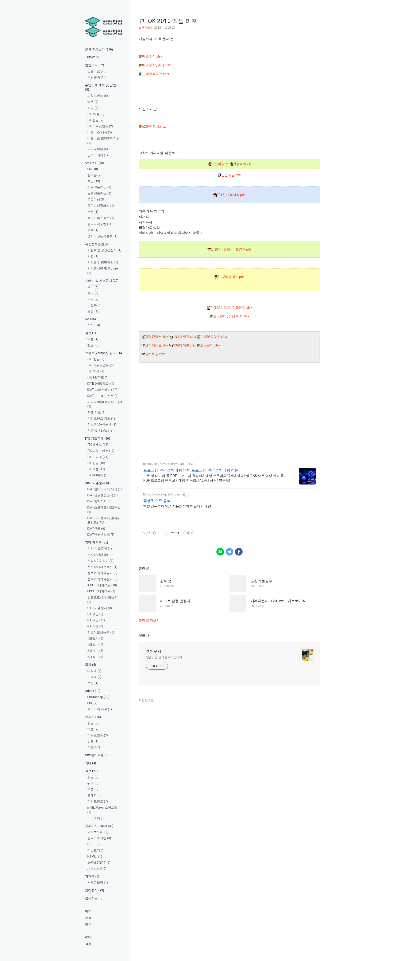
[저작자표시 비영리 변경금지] (188, 533)
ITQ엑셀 (96, 469)
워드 (92, 741)
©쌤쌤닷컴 (146, 700)
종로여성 (96, 199)
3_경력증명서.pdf (231, 277)
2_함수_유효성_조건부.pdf (231, 249)
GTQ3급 (95, 626)
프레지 (94, 795)
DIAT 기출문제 (98, 483)
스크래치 (96, 818)
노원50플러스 (99, 193)
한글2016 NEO (99, 431)
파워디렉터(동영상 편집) (104, 404)
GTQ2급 (96, 620)
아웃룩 (94, 747)
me (90, 319)
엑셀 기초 (96, 412)
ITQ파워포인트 (100, 126)
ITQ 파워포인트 (100, 365)
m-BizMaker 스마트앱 (102, 810)
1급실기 (95, 645)
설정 (88, 944)
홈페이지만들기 (99, 826)
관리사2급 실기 (100, 561)
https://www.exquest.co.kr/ (162, 494)
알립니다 (94, 65)
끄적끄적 (94, 890)
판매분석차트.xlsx (155, 74)
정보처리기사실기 (102, 579)
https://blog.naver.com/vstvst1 (164, 464)
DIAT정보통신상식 (102, 495)
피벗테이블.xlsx (184, 345)
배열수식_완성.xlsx (156, 65)
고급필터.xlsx (210, 345)
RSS (88, 937)
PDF (92, 703)
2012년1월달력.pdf (231, 195)
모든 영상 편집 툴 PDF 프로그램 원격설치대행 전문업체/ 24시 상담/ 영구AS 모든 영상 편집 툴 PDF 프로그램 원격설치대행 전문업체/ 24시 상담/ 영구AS (213, 478)
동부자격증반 (99, 224)
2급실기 (95, 657)
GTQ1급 (95, 614)
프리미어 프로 (99, 709)
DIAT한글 (96, 528)
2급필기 (95, 651)
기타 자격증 (96, 542)
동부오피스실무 (100, 218)
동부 (92, 293)
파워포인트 (97, 96)
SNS (92, 169)
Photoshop (98, 697)
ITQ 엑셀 (95, 114)
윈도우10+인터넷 (101, 425)
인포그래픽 (97, 155)
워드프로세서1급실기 (102, 600)
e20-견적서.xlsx (154, 127)
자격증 (92, 876)
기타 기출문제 (99, 548)
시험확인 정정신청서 (104, 250)
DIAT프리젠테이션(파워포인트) (103, 520)
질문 (90, 333)
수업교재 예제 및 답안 (100, 87)
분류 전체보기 (99, 49)
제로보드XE (97, 832)
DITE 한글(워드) (100, 383)
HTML (94, 856)
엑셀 (92, 102)
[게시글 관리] (160, 533)
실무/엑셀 (145, 27)
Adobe (92, 691)
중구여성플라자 (100, 206)
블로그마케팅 (99, 838)
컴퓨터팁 (96, 71)
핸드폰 (94, 175)
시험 (92, 256)
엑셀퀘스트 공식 (157, 500)
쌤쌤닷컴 (153, 651)
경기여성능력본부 (102, 236)
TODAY (92, 57)
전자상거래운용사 (102, 567)
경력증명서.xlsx (156, 337)
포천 (92, 212)
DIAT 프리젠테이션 (103, 390)
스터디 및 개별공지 (101, 281)
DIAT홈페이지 (99, 501)
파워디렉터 (97, 149)
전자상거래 (97, 555)
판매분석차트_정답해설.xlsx (231, 308)
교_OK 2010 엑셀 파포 (168, 20)
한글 (92, 108)
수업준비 (96, 77)
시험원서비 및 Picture (102, 271)
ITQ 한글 (95, 359)
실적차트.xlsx (155, 354)
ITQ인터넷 (97, 457)
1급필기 (95, 638)
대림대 (94, 671)
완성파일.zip (242, 164)
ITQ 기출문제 (98, 438)
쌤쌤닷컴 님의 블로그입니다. (164, 657)
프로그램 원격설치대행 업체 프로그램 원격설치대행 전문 (191, 470)
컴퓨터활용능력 (100, 632)
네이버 (94, 844)
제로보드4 (96, 869)
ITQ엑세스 (97, 445)
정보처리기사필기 (102, 573)
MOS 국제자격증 (101, 591)
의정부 (94, 305)
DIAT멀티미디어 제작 (104, 489)
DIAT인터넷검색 (101, 535)
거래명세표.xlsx (184, 337)
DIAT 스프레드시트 (103, 396)
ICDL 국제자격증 (102, 585)
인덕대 (94, 677)
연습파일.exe (231, 175)
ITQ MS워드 (98, 377)
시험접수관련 (97, 244)
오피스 (93, 717)
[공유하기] (154, 533)
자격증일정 (97, 882)
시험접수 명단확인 (102, 262)
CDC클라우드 (96, 755)
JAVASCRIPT (98, 862)
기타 (90, 763)
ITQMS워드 (98, 475)
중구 (92, 287)
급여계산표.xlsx (156, 345)
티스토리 (96, 850)
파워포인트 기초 (101, 418)
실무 (91, 771)
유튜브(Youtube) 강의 (103, 353)
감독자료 (93, 898)
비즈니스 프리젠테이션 (103, 141)
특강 (93, 181)
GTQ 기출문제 (99, 608)
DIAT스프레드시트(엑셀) (104, 510)
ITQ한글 (95, 120)
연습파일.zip (220, 164)
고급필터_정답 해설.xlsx (231, 316)
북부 (92, 230)
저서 (93, 325)
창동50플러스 (99, 187)
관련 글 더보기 (149, 620)
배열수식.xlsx (152, 56)
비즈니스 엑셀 (99, 132)
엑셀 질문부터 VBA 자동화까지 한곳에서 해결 (177, 506)
